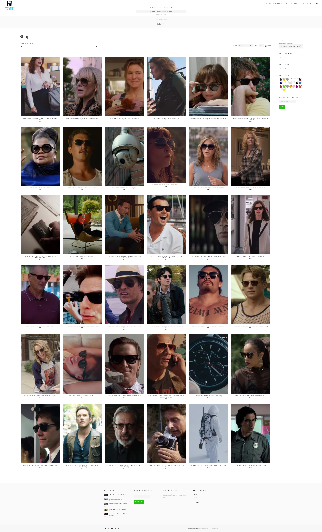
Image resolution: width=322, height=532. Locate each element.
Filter (269, 45)
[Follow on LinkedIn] (115, 528)
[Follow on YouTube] (112, 528)
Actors (295, 3)
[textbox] (291, 58)
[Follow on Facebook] (105, 528)
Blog (303, 3)
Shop (160, 20)
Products (196, 500)
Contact (312, 3)
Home (269, 3)
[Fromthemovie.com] (9, 8)
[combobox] (291, 58)
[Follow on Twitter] (108, 528)
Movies (277, 3)
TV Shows (286, 3)
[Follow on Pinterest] (118, 528)
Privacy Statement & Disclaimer (193, 528)
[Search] (317, 3)
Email (136, 494)
